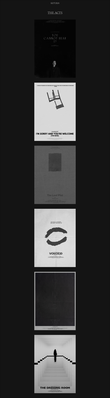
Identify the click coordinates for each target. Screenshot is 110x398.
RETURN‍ (55, 3)
